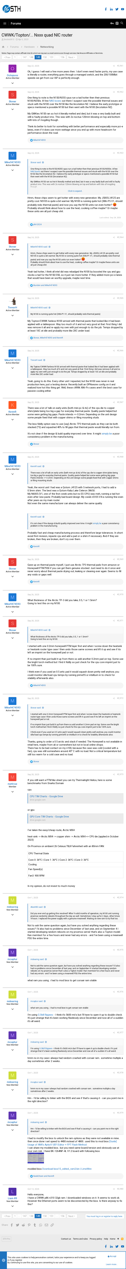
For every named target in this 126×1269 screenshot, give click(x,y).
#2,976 (120, 992)
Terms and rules (80, 1239)
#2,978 (120, 1073)
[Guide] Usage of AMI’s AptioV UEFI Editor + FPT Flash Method (72, 1143)
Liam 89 (12, 1198)
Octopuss (12, 75)
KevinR (12, 411)
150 (45, 57)
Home (112, 1239)
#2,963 (120, 153)
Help (106, 1239)
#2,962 (120, 92)
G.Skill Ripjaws (45, 1014)
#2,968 (120, 457)
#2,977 (120, 1032)
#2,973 (120, 774)
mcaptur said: (37, 1001)
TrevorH (12, 307)
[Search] (121, 23)
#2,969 (120, 559)
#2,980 (120, 1189)
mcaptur (12, 959)
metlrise (12, 783)
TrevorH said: (36, 360)
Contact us (66, 1239)
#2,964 (120, 237)
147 (25, 57)
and (45, 285)
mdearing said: (37, 959)
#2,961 (120, 66)
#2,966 (120, 350)
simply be (107, 433)
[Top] (118, 1239)
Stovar (12, 101)
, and (48, 338)
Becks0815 (9, 39)
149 (38, 57)
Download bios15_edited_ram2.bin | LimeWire (67, 1168)
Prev (8, 57)
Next (70, 57)
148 (31, 57)
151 (51, 57)
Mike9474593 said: (39, 247)
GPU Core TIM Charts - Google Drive (49, 816)
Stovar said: (36, 162)
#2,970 (120, 594)
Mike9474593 (13, 162)
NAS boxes (55, 100)
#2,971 (120, 620)
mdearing (12, 906)
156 (62, 57)
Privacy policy (96, 1239)
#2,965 (120, 298)
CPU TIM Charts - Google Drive (46, 796)
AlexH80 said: (37, 907)
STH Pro (6, 1239)
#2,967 (120, 402)
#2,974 (120, 897)
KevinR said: (36, 466)
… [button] (19, 57)
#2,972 (120, 698)
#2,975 (120, 950)
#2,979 (120, 1113)
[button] (5, 23)
